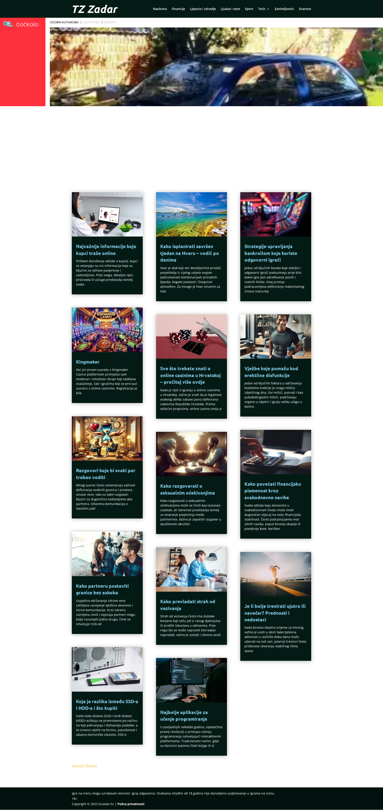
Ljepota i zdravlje (203, 9)
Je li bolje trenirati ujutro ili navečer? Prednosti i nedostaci (275, 612)
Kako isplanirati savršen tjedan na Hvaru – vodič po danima (189, 253)
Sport (249, 9)
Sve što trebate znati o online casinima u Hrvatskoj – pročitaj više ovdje (190, 375)
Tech (261, 9)
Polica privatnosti (130, 804)
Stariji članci (84, 766)
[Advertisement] (191, 141)
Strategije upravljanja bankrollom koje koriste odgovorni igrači (270, 253)
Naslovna (160, 9)
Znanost (305, 9)
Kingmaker (88, 362)
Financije (178, 9)
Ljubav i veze (230, 9)
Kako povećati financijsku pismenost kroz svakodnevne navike (272, 490)
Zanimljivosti (284, 9)
